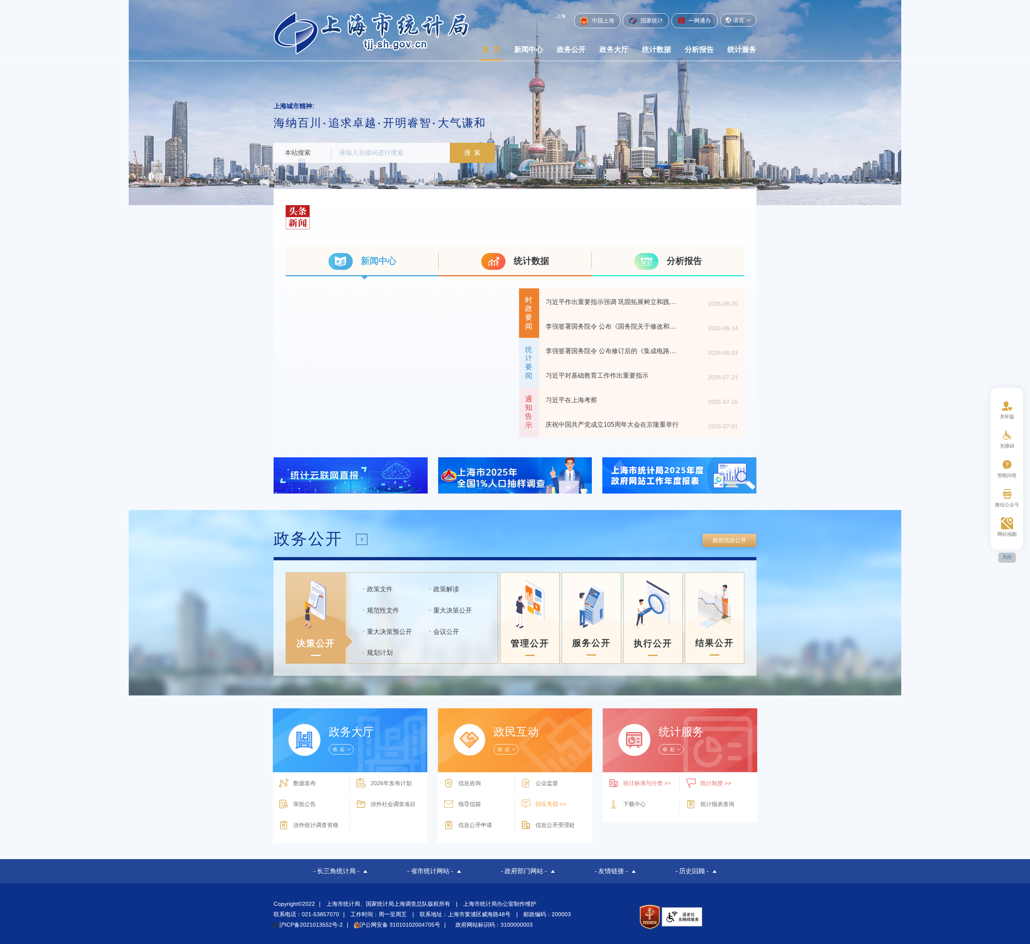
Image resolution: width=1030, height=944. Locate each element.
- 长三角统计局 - (336, 871)
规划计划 (380, 652)
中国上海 (602, 20)
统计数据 (656, 49)
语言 (738, 20)
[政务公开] (361, 539)
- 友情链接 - (611, 871)
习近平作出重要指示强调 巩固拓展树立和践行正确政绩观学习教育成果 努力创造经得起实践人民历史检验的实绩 (613, 301)
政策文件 (380, 589)
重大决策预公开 (389, 631)
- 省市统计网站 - (430, 871)
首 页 (491, 49)
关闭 (1007, 557)
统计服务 (741, 49)
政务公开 (571, 49)
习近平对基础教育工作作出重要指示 (597, 375)
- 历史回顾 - (692, 871)
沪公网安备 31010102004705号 (400, 924)
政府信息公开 (729, 540)
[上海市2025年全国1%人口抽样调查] (515, 475)
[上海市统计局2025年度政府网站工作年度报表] (679, 475)
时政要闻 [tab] (528, 313)
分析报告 (699, 49)
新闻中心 (528, 49)
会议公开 (446, 631)
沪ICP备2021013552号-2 (311, 924)
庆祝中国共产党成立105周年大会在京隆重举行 (612, 424)
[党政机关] (649, 917)
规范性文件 (383, 610)
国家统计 (651, 20)
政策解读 (446, 589)
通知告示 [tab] (528, 412)
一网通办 (699, 20)
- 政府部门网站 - (524, 871)
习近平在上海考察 (571, 400)
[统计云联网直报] (351, 475)
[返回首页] (371, 33)
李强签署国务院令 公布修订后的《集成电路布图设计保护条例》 (613, 351)
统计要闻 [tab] (528, 363)
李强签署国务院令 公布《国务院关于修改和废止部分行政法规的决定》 (613, 326)
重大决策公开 (452, 610)
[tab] (362, 260)
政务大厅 (613, 49)
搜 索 (472, 152)
